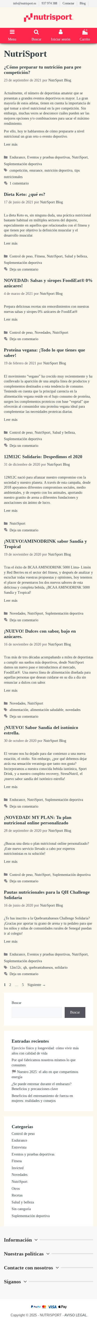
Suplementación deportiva (23, 164)
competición (18, 170)
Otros (16, 1189)
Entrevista (19, 1147)
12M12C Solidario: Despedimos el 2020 (43, 456)
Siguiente (36, 985)
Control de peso (21, 256)
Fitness (40, 256)
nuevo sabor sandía (19, 779)
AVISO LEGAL (75, 1315)
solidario (61, 967)
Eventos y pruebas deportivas (48, 157)
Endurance (17, 157)
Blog (83, 3)
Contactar (69, 3)
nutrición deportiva (58, 170)
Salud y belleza (76, 256)
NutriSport (80, 157)
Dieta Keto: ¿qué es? (24, 194)
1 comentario (19, 183)
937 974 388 (50, 3)
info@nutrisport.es (25, 3)
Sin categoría (21, 1209)
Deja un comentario (24, 269)
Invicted (18, 1168)
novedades (72, 710)
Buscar (16, 1003)
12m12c (15, 967)
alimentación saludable (46, 710)
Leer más (10, 144)
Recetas (17, 1195)
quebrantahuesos (41, 967)
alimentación (19, 710)
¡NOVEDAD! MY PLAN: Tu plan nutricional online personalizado (37, 820)
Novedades (42, 332)
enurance (35, 170)
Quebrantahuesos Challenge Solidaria (61, 918)
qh (25, 967)
